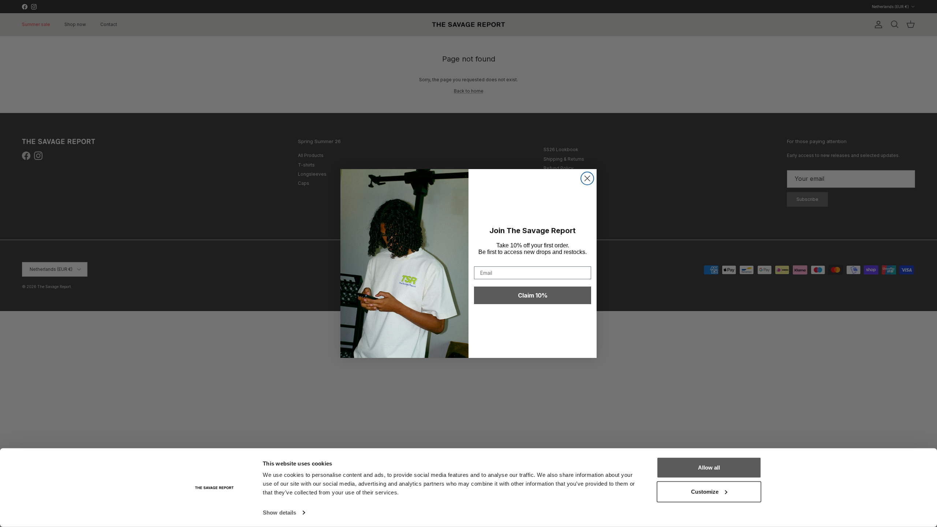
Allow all (709, 467)
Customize (704, 491)
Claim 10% (533, 295)
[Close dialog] (587, 178)
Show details (279, 512)
